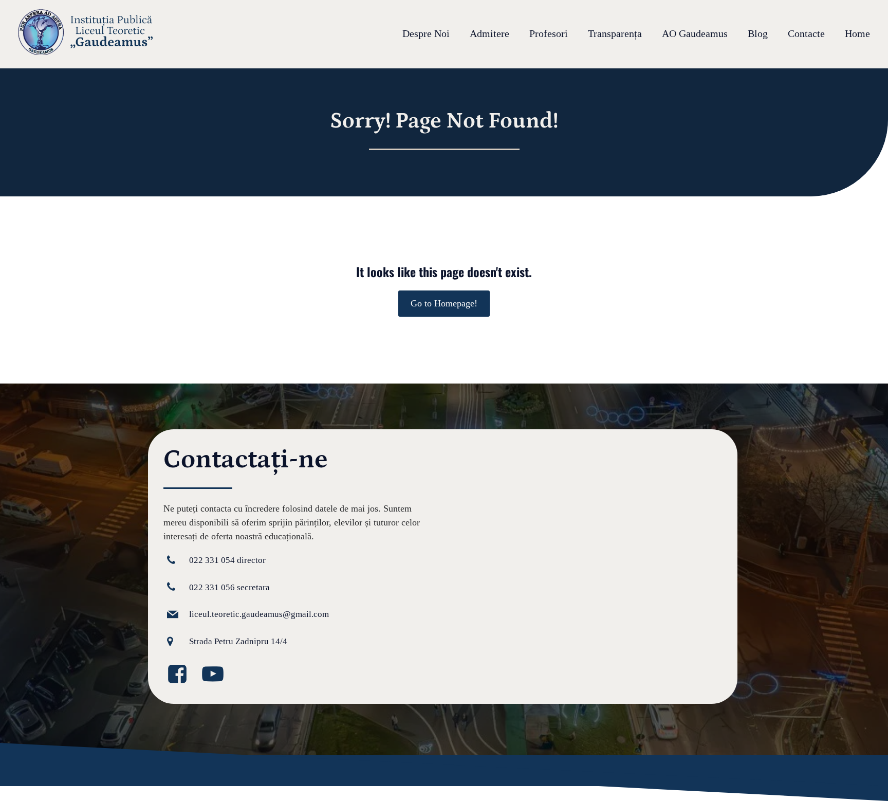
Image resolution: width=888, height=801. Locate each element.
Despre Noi (426, 34)
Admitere (489, 34)
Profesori (548, 34)
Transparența (615, 34)
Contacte (806, 34)
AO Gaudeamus (695, 34)
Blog (758, 34)
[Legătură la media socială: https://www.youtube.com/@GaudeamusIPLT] (216, 674)
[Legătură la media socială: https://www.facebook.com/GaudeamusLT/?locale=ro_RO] (181, 674)
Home (857, 34)
